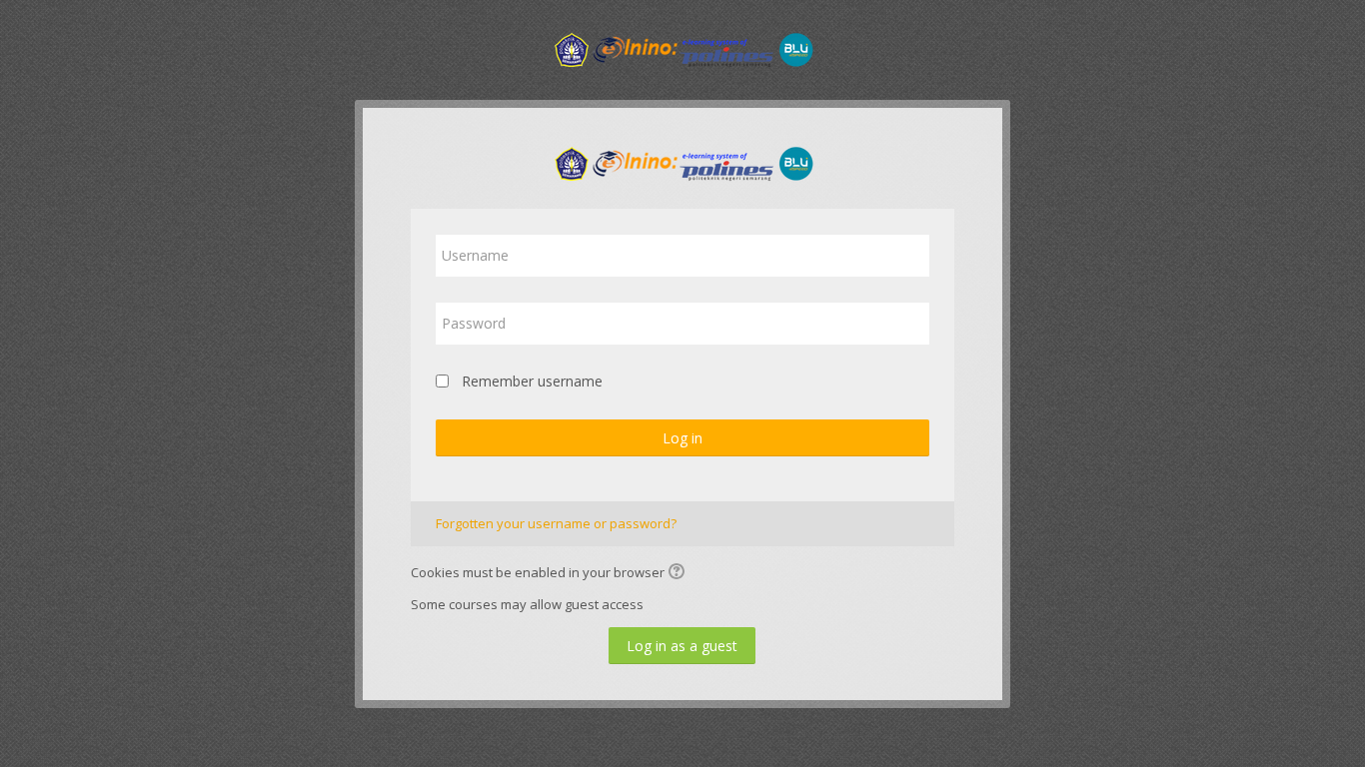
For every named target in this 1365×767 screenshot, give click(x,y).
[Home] (682, 48)
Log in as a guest (682, 645)
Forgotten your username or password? (556, 523)
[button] (679, 573)
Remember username (532, 381)
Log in (682, 437)
